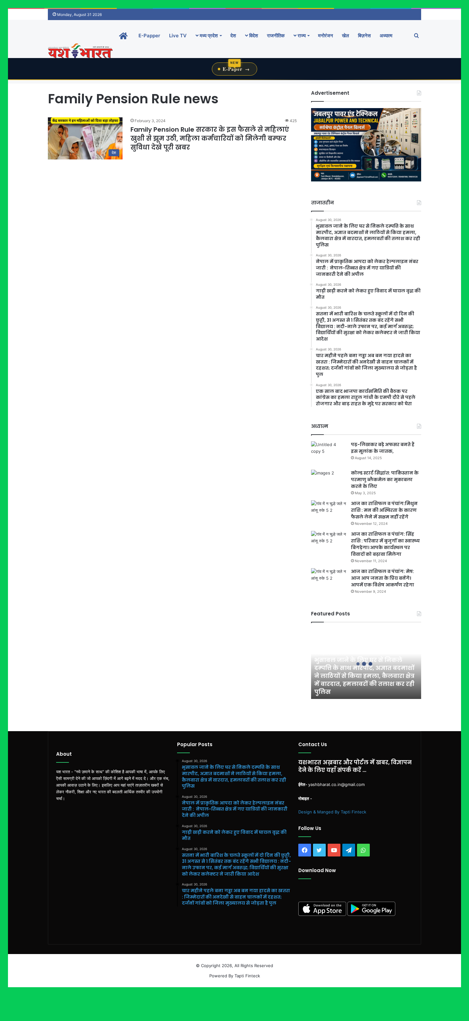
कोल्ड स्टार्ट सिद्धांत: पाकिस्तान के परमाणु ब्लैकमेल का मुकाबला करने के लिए (385, 479)
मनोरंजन (325, 36)
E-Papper (149, 36)
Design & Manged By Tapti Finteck (332, 811)
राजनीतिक (276, 36)
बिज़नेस (364, 36)
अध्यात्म (386, 36)
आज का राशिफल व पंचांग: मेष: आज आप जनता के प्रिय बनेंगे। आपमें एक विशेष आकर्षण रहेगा (382, 578)
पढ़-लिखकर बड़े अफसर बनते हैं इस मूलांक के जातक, (382, 447)
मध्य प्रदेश (208, 36)
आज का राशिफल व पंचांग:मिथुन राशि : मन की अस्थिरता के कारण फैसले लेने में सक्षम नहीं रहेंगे (384, 510)
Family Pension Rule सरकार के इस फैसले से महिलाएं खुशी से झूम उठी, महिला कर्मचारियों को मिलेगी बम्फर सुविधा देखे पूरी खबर (209, 138)
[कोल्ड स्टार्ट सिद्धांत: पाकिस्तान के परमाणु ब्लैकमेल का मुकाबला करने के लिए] (328, 482)
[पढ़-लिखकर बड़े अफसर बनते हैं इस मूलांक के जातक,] (328, 453)
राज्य (301, 36)
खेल (345, 36)
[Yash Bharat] (80, 51)
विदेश (253, 36)
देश (233, 36)
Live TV (178, 36)
